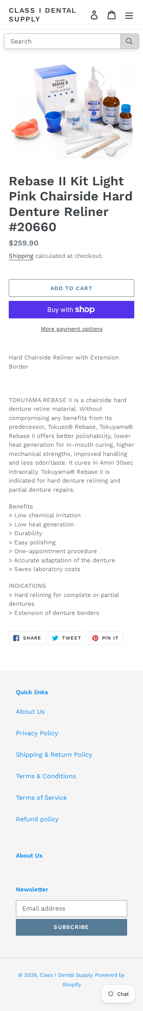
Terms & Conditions (46, 776)
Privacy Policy (37, 733)
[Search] (129, 41)
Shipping (21, 255)
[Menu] (129, 15)
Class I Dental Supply (43, 14)
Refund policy (37, 819)
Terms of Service (41, 797)
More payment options (71, 329)
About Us (30, 711)
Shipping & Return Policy (54, 754)
